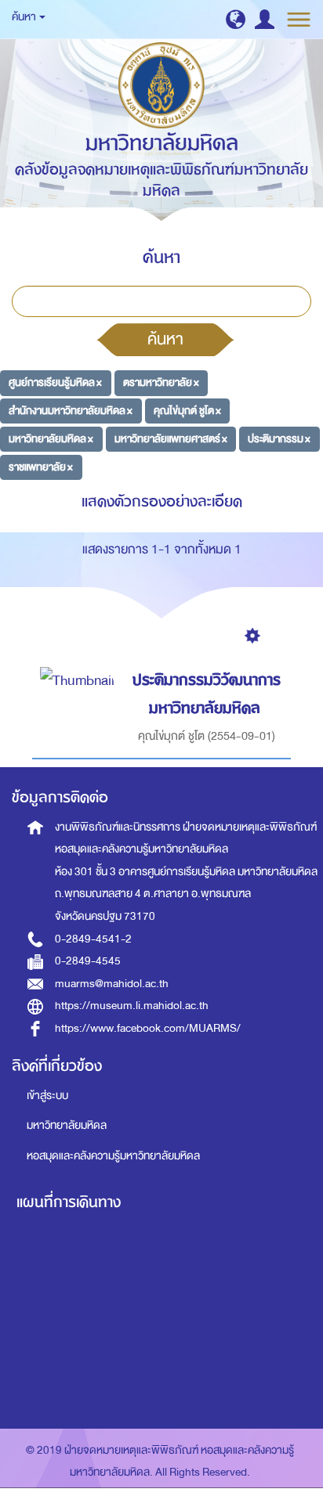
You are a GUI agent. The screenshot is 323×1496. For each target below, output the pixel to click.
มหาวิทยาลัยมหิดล (67, 1125)
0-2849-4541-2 (93, 939)
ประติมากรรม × (279, 439)
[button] (235, 19)
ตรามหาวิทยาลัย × (161, 382)
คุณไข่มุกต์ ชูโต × (187, 411)
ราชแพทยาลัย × (41, 466)
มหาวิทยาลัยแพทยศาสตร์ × (170, 439)
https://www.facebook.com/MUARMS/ (148, 1028)
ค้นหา (165, 339)
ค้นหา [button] (25, 17)
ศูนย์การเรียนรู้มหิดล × (55, 382)
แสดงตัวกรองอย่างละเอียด (162, 501)
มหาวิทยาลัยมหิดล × (51, 439)
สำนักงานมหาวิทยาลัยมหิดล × (70, 411)
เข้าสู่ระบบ (47, 1095)
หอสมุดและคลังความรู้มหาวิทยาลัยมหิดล (113, 1156)
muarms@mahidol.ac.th (112, 983)
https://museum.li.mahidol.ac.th (132, 1005)
